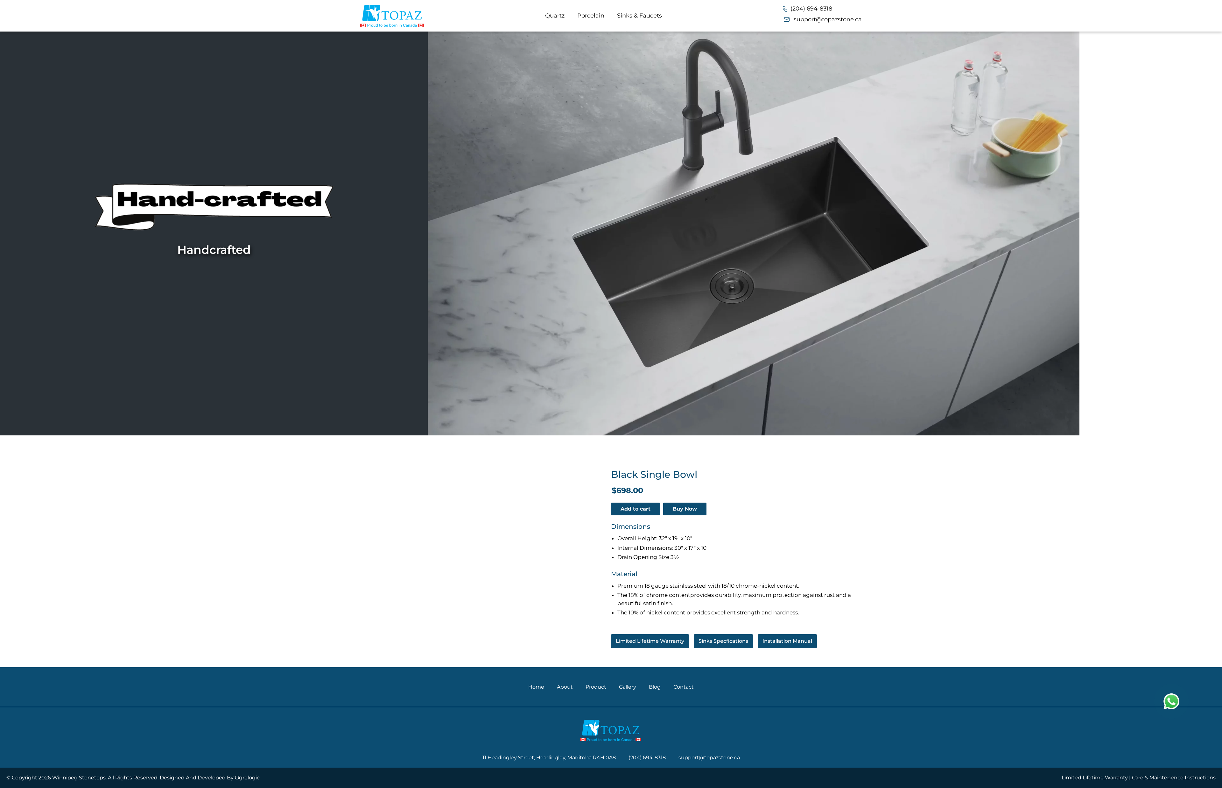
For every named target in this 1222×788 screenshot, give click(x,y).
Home (536, 687)
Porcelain (590, 15)
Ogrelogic (247, 778)
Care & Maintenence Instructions (1174, 778)
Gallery (627, 687)
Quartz (555, 15)
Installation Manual (787, 641)
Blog (655, 687)
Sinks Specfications (723, 641)
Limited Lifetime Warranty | (1097, 778)
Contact (683, 687)
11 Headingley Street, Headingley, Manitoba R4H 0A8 (549, 758)
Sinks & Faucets (639, 15)
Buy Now (685, 509)
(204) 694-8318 (811, 8)
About (565, 687)
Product (596, 687)
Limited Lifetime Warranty (650, 641)
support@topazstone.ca (828, 19)
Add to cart (635, 509)
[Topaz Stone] (392, 16)
